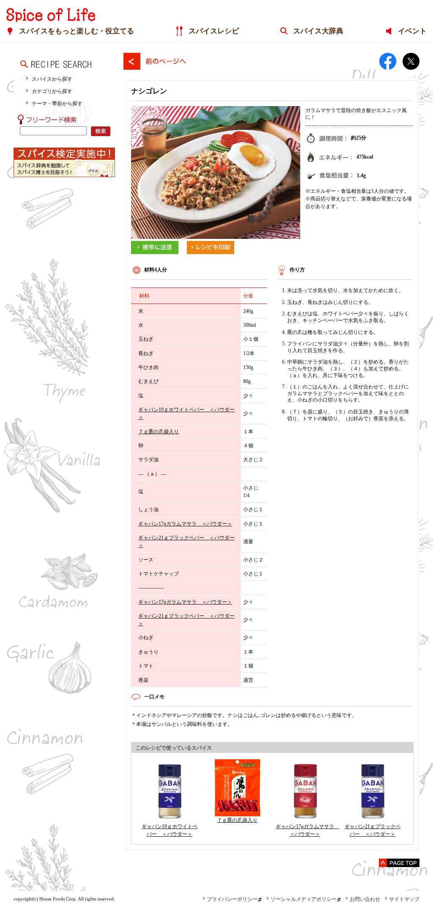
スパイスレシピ (214, 31)
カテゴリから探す (52, 91)
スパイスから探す (52, 79)
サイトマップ (404, 899)
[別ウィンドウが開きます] (154, 245)
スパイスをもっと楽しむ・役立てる (76, 31)
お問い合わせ (365, 899)
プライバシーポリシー (232, 899)
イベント (412, 31)
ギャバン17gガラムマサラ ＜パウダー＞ (185, 524)
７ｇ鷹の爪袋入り (158, 432)
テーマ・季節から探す (57, 103)
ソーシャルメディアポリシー (304, 899)
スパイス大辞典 (318, 31)
